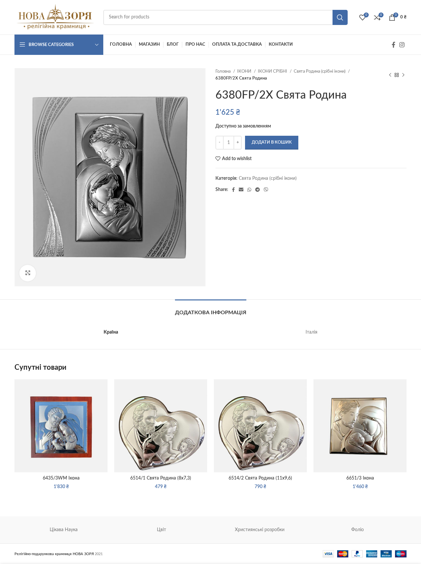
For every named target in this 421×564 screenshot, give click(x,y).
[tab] (210, 309)
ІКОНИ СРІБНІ (273, 71)
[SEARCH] (340, 17)
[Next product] (403, 75)
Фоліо (357, 530)
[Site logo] (55, 17)
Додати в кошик (272, 142)
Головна (223, 71)
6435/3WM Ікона (61, 478)
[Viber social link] (266, 189)
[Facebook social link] (393, 45)
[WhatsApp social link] (249, 189)
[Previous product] (390, 75)
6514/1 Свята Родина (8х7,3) (160, 478)
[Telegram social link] (257, 189)
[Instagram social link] (402, 45)
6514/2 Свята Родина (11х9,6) (260, 478)
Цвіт (161, 530)
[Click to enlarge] (27, 273)
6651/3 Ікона (360, 478)
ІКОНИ (244, 71)
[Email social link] (241, 189)
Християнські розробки (260, 530)
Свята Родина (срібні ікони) (320, 71)
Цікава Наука (64, 530)
